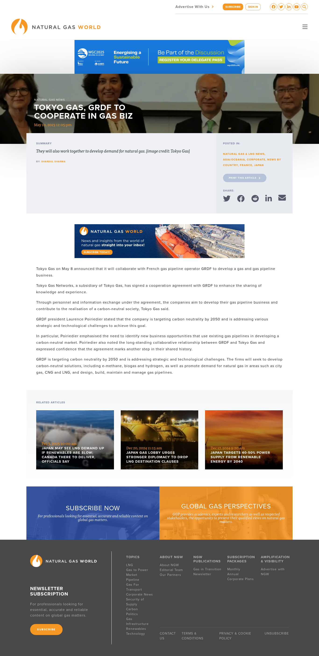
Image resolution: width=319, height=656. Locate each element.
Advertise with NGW (273, 571)
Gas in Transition (207, 569)
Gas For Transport (134, 587)
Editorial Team (171, 570)
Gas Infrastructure (137, 621)
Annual (233, 574)
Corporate (256, 159)
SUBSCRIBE (233, 6)
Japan (259, 165)
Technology (135, 634)
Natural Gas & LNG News (244, 154)
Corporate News (139, 594)
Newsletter (202, 574)
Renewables (136, 629)
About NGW (169, 565)
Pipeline (133, 580)
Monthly (233, 569)
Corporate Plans (240, 579)
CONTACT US (168, 635)
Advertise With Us (195, 6)
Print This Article (242, 178)
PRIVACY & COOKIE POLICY (235, 635)
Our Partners (170, 575)
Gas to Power (137, 570)
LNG (129, 565)
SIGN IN (253, 6)
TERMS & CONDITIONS (192, 635)
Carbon (132, 609)
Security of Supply (135, 601)
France (246, 165)
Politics (132, 614)
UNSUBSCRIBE (277, 633)
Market (131, 575)
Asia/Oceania (234, 159)
